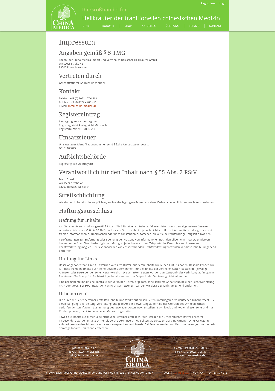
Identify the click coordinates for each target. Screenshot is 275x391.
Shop (128, 26)
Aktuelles (149, 26)
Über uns (172, 26)
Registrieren (208, 3)
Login (222, 3)
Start (87, 26)
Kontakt (215, 26)
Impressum (181, 372)
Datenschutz (218, 372)
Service (194, 26)
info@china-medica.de (82, 106)
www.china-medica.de (191, 355)
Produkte (107, 26)
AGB (167, 372)
